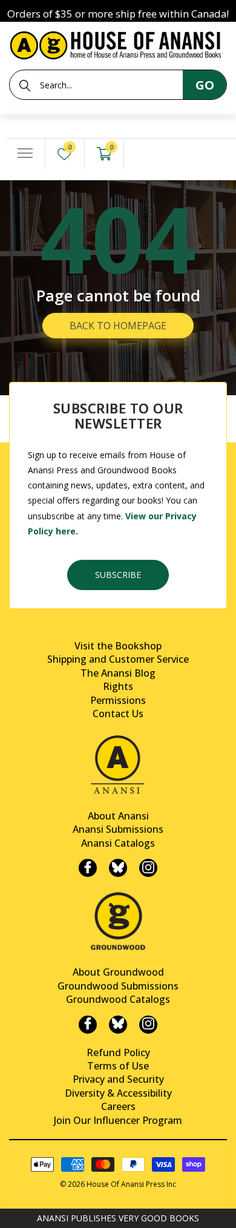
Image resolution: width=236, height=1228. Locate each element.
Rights (118, 686)
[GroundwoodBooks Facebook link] (88, 1025)
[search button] (24, 85)
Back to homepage (118, 325)
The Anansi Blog (118, 673)
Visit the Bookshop (118, 645)
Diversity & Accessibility (118, 1093)
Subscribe (118, 574)
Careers (118, 1106)
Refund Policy (118, 1052)
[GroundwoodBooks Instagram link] (148, 1025)
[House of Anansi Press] (118, 43)
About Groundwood (118, 972)
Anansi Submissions (118, 829)
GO (204, 85)
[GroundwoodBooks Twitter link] (118, 1025)
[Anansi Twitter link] (118, 868)
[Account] (143, 154)
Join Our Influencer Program (118, 1120)
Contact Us (118, 713)
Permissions (118, 700)
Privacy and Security (118, 1079)
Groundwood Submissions (118, 986)
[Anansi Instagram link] (148, 868)
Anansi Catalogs (118, 843)
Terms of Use (118, 1065)
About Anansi (118, 815)
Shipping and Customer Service (118, 659)
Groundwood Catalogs (118, 999)
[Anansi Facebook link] (88, 868)
